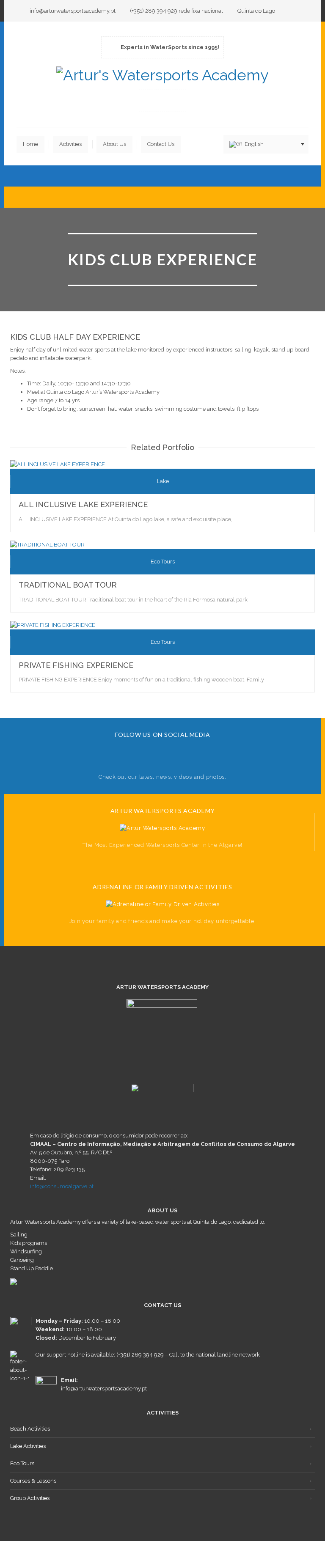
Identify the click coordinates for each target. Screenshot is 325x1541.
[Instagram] (175, 100)
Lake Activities (28, 1446)
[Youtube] (162, 100)
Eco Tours (22, 1463)
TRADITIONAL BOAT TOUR (68, 584)
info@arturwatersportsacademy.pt (73, 11)
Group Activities (30, 1498)
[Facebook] (149, 100)
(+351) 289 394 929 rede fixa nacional (176, 11)
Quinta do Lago (256, 11)
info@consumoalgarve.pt (62, 1186)
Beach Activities (30, 1429)
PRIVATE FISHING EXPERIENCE (76, 665)
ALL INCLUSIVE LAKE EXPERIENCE (83, 504)
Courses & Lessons (33, 1481)
